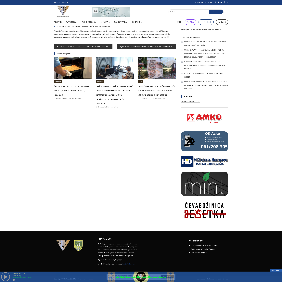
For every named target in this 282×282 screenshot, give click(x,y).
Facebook (207, 22)
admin (116, 107)
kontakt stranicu (128, 264)
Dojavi (223, 22)
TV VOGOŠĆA (71, 22)
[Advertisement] (111, 12)
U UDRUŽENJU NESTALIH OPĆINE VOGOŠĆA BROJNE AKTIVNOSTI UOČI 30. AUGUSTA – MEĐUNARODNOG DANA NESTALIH (156, 90)
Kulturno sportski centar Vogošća (203, 249)
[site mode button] (179, 22)
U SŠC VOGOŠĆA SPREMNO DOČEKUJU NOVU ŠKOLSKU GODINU (203, 75)
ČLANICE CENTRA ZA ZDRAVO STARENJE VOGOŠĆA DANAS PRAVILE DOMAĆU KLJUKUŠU (71, 90)
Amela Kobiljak (160, 98)
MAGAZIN (58, 81)
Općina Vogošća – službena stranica (204, 246)
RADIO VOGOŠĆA (89, 22)
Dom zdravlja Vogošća (199, 253)
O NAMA (104, 22)
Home (56, 27)
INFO (140, 81)
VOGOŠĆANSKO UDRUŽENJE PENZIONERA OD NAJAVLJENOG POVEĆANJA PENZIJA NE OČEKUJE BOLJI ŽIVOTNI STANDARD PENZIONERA (206, 85)
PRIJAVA (65, 2)
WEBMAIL (57, 2)
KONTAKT (136, 22)
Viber (191, 22)
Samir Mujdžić (77, 98)
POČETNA (58, 22)
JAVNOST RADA (120, 22)
